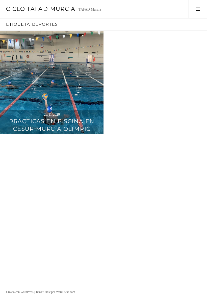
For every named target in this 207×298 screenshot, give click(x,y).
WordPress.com (65, 292)
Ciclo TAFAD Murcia (40, 9)
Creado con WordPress (20, 292)
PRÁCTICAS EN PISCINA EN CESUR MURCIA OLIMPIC (52, 125)
